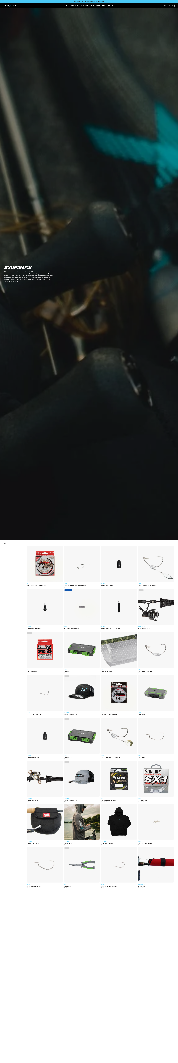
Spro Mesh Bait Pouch (106, 671)
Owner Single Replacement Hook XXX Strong (75, 585)
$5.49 (139, 1016)
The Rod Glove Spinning (144, 628)
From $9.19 (103, 587)
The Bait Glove (141, 886)
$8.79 (65, 973)
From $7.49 (140, 587)
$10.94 (65, 587)
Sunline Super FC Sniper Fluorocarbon (37, 585)
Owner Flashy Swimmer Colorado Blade (110, 757)
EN (172, 5)
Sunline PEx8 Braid (32, 671)
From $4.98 (140, 887)
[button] (161, 5)
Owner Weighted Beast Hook (145, 671)
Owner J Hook (141, 757)
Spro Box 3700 (67, 671)
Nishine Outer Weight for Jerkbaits (147, 1015)
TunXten (103, 583)
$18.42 (28, 673)
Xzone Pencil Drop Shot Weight (72, 628)
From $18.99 (104, 1059)
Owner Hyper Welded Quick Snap (72, 1015)
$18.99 (65, 673)
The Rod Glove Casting (32, 800)
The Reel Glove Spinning (33, 843)
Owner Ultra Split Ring (144, 1058)
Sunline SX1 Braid (142, 800)
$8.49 (139, 1059)
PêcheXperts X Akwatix (106, 1013)
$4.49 (102, 887)
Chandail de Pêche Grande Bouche (109, 1015)
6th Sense (103, 1056)
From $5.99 (29, 630)
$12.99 (139, 673)
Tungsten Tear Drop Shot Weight (35, 628)
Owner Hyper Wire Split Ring (108, 929)
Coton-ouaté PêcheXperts (107, 843)
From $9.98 (140, 630)
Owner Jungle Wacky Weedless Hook (36, 929)
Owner (65, 583)
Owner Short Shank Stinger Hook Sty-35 (37, 1058)
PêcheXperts (67, 712)
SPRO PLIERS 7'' (67, 886)
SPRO (65, 669)
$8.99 (28, 887)
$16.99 (102, 716)
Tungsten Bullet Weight (107, 585)
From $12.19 (103, 673)
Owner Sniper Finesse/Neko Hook (109, 886)
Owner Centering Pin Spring (145, 843)
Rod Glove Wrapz (31, 1015)
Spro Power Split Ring (106, 972)
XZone (65, 626)
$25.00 (65, 716)
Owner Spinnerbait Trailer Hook (72, 1058)
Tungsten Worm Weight (33, 757)
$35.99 (139, 716)
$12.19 (65, 887)
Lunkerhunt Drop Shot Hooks (71, 929)
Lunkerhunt (66, 927)
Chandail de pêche (68, 843)
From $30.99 (30, 587)
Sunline (28, 583)
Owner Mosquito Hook (32, 972)
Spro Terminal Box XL (143, 714)
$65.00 (102, 1016)
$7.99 (28, 930)
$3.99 (28, 716)
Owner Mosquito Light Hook (34, 714)
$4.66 (65, 930)
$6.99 (65, 1016)
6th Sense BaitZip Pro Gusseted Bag (110, 1058)
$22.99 (139, 973)
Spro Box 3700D (68, 757)
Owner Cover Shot (142, 929)
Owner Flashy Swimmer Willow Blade (147, 585)
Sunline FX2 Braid (142, 972)
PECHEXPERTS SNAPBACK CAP (70, 714)
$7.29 (102, 930)
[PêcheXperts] (10, 5)
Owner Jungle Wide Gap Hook (34, 886)
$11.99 (28, 1059)
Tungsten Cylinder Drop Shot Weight (110, 628)
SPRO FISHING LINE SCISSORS (71, 972)
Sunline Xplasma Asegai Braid (108, 800)
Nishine (139, 1013)
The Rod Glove (141, 626)
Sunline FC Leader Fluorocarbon (109, 714)
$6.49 (139, 930)
